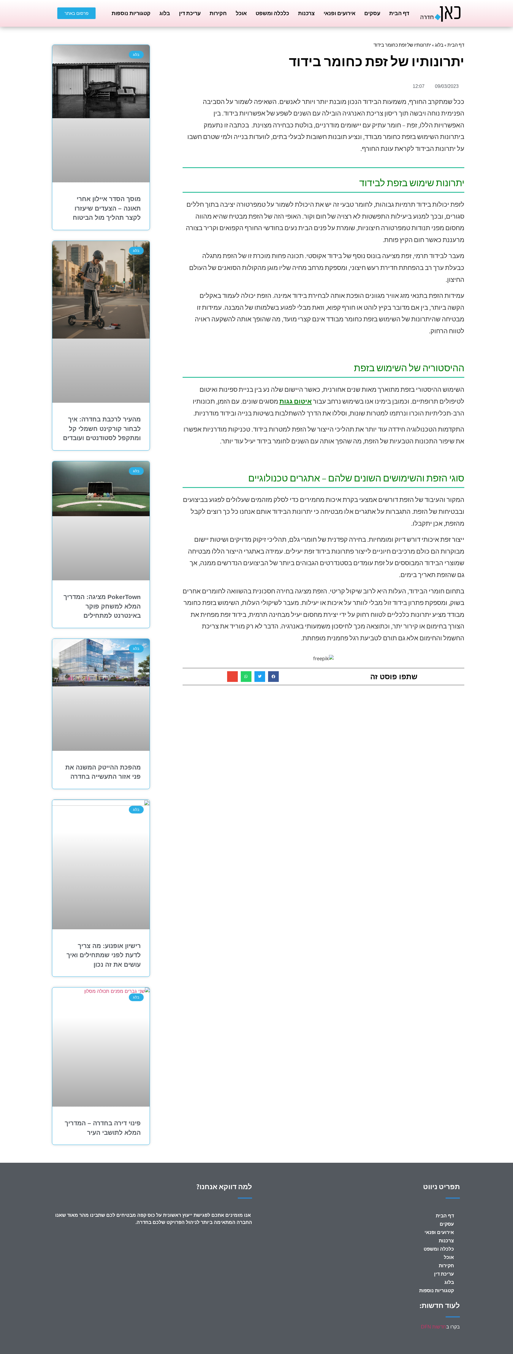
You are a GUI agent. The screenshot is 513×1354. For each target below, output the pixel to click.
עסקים (372, 13)
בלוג (164, 13)
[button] (273, 676)
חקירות (218, 13)
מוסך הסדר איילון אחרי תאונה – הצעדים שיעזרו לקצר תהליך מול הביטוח (107, 208)
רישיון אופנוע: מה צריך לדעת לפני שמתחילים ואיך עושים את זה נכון (103, 955)
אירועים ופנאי (339, 13)
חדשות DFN (433, 1326)
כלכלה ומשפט (272, 13)
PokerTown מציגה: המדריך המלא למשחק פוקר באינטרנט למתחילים (102, 606)
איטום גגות (295, 401)
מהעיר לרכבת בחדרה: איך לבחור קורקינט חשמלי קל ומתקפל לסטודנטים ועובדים (102, 428)
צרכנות (306, 13)
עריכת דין (190, 13)
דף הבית (399, 13)
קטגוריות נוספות (131, 13)
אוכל (241, 13)
